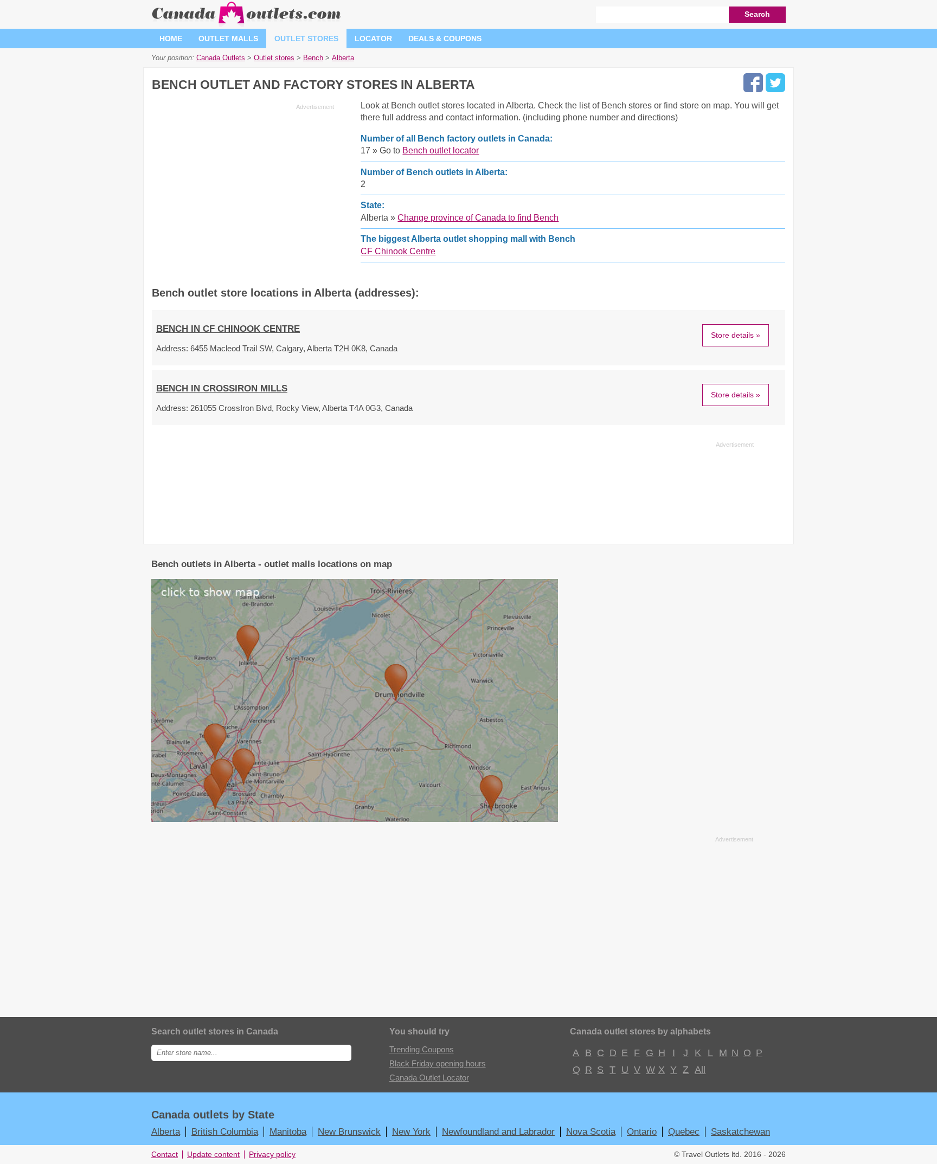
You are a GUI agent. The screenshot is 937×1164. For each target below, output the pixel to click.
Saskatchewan (740, 1131)
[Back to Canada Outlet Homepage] (247, 24)
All (699, 1069)
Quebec (683, 1131)
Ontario (642, 1131)
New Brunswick (349, 1131)
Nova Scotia (590, 1131)
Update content (213, 1154)
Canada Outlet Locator (429, 1077)
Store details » (735, 335)
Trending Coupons (421, 1049)
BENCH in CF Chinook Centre (228, 329)
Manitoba (287, 1131)
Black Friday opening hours (437, 1063)
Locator (373, 38)
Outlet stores (306, 38)
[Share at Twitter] (775, 82)
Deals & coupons (445, 38)
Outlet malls (228, 38)
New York (411, 1131)
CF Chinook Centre (398, 251)
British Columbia (224, 1131)
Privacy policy (272, 1154)
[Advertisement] (243, 190)
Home (170, 38)
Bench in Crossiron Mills (221, 388)
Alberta (165, 1131)
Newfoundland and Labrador (498, 1131)
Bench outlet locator (440, 150)
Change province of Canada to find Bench (478, 217)
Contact (164, 1154)
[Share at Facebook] (753, 82)
